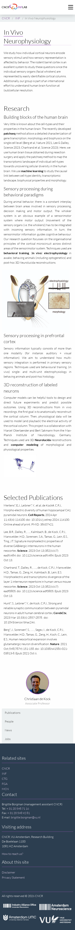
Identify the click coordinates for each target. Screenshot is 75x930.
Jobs (8, 739)
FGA (4, 784)
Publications (12, 713)
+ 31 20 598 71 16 (18, 808)
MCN (5, 789)
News (8, 730)
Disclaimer (8, 872)
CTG (4, 778)
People (9, 721)
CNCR (6, 768)
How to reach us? (12, 854)
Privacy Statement (13, 877)
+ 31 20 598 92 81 (18, 813)
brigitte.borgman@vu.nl (25, 817)
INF (4, 773)
